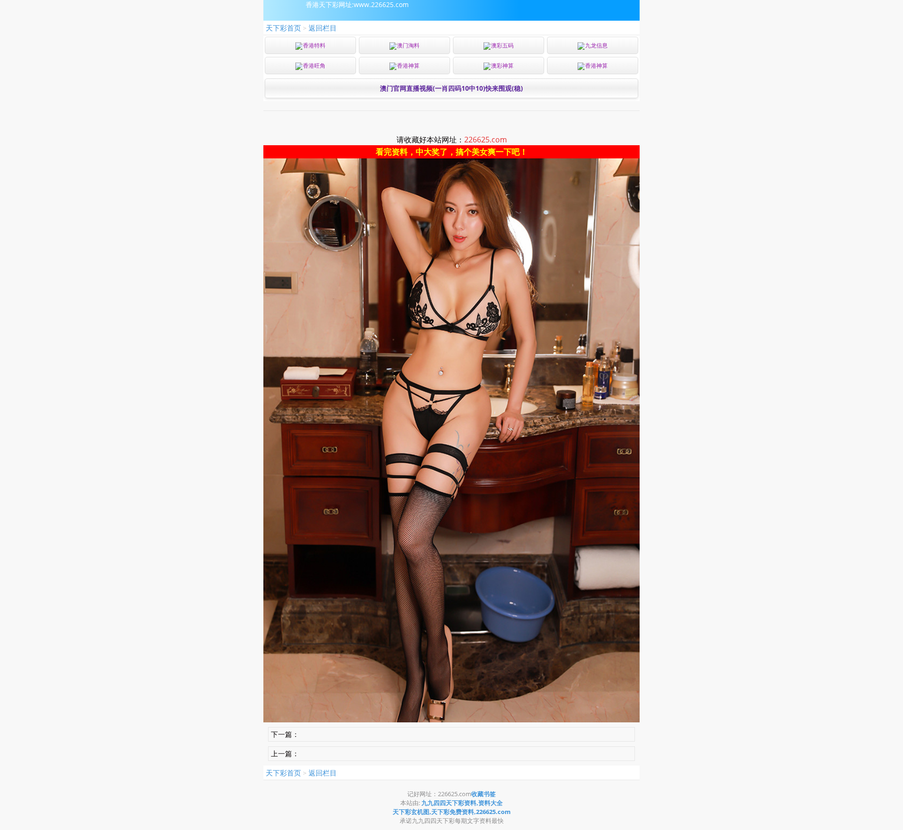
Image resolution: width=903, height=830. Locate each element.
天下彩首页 (283, 27)
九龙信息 (596, 45)
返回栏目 (323, 27)
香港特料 (314, 45)
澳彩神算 (502, 66)
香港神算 (408, 66)
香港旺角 (314, 66)
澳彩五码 (502, 45)
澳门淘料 (408, 45)
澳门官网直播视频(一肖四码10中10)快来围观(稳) (451, 88)
